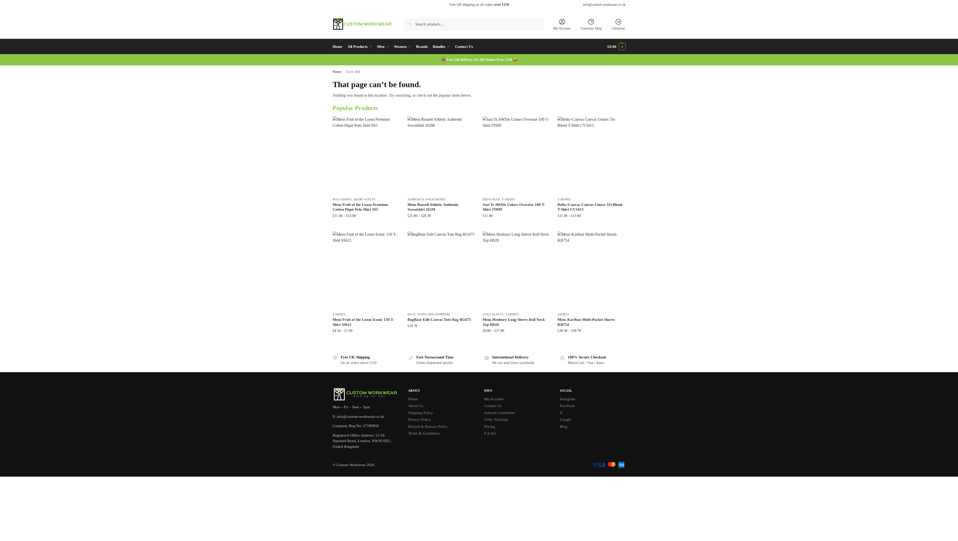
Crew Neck (491, 199)
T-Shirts (508, 199)
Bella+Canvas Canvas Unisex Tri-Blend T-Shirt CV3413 (590, 207)
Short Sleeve (365, 199)
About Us (415, 406)
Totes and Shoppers (433, 314)
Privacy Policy (419, 420)
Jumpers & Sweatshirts (426, 199)
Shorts (563, 314)
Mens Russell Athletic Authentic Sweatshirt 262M (433, 207)
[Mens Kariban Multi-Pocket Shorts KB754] (591, 270)
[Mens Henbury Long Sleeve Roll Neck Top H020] (516, 270)
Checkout (618, 28)
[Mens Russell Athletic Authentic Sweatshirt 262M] (441, 155)
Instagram (567, 399)
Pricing (489, 427)
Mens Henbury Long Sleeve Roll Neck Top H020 (514, 322)
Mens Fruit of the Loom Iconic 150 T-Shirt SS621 (363, 322)
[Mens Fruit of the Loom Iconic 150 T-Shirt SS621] (366, 270)
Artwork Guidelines (499, 413)
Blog (563, 427)
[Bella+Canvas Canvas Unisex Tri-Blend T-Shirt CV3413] (591, 155)
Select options (366, 226)
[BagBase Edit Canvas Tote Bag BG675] (441, 270)
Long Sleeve (493, 314)
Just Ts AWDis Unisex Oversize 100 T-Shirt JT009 (514, 207)
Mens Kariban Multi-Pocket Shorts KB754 (586, 322)
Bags (411, 314)
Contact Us (492, 406)
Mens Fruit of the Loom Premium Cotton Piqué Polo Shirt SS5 (360, 207)
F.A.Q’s (490, 433)
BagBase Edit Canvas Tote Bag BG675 (439, 320)
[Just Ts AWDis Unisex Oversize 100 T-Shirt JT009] (516, 155)
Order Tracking (496, 420)
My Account (562, 28)
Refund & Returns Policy (428, 427)
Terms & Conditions (424, 433)
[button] (616, 46)
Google (565, 420)
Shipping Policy (420, 413)
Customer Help (591, 28)
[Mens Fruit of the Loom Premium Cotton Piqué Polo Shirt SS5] (366, 155)
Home (337, 72)
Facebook (567, 406)
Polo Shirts (342, 199)
